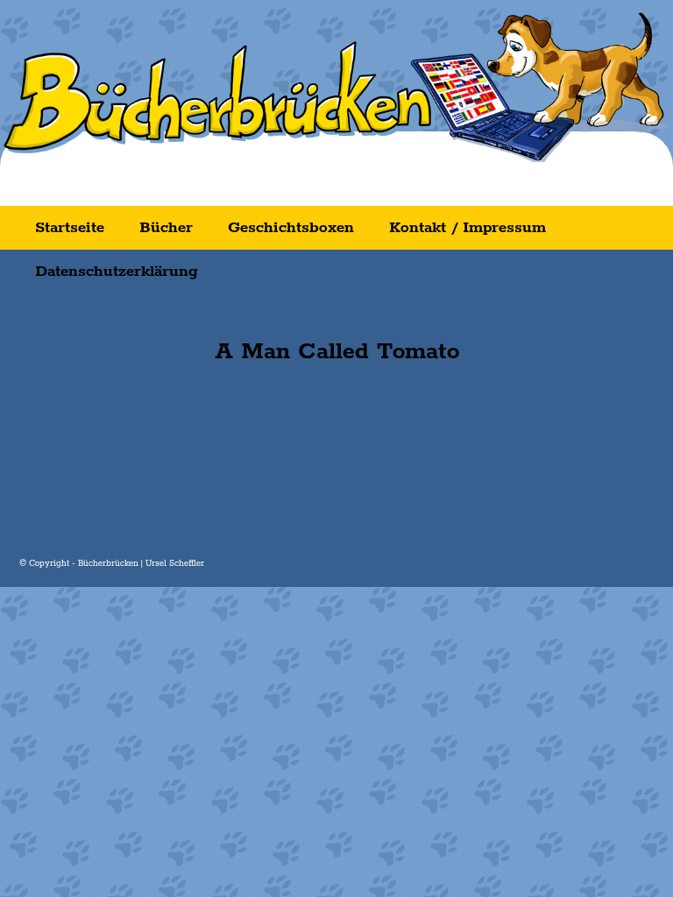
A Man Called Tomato (337, 351)
